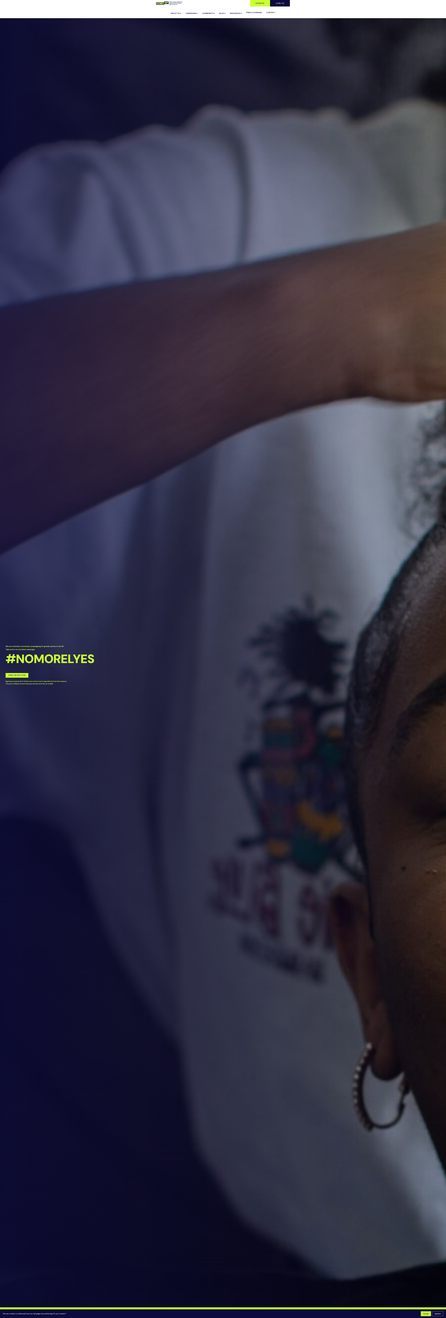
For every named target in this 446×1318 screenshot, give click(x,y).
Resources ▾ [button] (236, 13)
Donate (260, 3)
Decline (438, 1314)
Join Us (280, 3)
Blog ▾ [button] (222, 13)
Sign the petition (17, 675)
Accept (426, 1314)
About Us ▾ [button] (176, 13)
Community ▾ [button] (208, 13)
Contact (270, 12)
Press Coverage (254, 12)
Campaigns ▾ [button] (191, 13)
